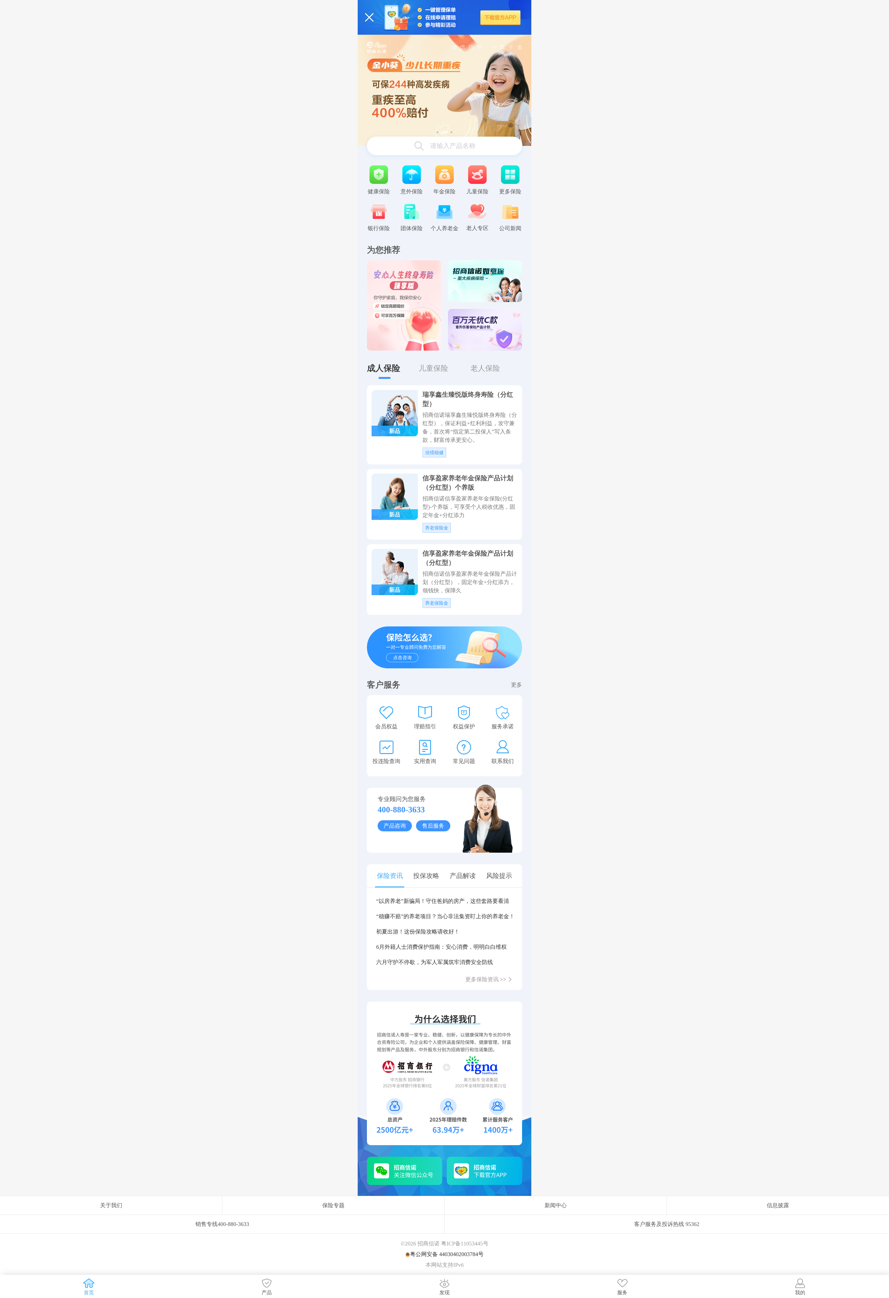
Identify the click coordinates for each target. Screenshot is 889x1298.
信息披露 (778, 1205)
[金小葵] (444, 90)
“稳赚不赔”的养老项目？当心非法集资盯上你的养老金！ (444, 916)
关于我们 (111, 1205)
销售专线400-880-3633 (222, 1224)
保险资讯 (390, 875)
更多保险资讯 (485, 979)
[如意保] (485, 281)
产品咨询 (395, 826)
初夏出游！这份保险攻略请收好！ (418, 932)
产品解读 (463, 875)
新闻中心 (556, 1205)
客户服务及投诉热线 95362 (666, 1224)
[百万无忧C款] (485, 330)
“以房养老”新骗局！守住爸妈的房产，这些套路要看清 (442, 901)
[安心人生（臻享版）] (404, 305)
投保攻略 (426, 875)
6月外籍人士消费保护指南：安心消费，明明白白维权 (441, 947)
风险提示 (499, 875)
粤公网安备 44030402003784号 (447, 1254)
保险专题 (333, 1205)
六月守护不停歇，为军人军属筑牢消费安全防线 (434, 962)
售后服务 (433, 826)
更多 (516, 685)
